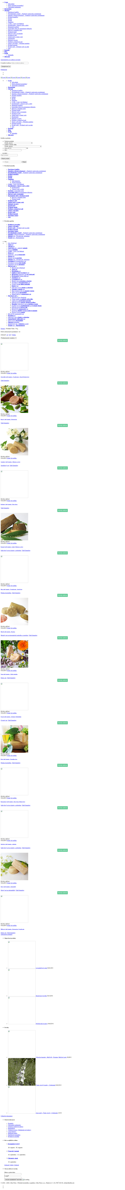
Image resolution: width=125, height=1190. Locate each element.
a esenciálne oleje (16, 191)
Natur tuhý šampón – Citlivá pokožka (9, 674)
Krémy (14, 97)
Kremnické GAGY (14, 1144)
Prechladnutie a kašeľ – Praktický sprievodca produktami (28, 92)
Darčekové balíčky (17, 90)
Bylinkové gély (16, 113)
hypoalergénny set (17, 261)
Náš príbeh (15, 82)
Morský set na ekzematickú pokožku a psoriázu (14, 635)
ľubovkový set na (25, 304)
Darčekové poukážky (14, 1135)
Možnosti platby (12, 1133)
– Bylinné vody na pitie (18, 228)
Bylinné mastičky (17, 95)
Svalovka (24, 310)
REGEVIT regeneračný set (16, 314)
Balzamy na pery (17, 118)
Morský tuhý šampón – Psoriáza (8, 631)
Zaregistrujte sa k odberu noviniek (10, 60)
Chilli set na (21, 301)
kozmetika (13, 322)
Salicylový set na (22, 287)
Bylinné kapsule (16, 123)
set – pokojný (17, 248)
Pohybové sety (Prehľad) (19, 297)
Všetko (14, 335)
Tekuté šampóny (16, 182)
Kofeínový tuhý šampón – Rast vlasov (9, 504)
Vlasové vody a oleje (18, 189)
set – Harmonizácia (16, 238)
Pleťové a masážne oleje (19, 108)
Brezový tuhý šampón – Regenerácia (9, 419)
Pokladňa (14, 133)
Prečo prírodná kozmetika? (19, 84)
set (10, 245)
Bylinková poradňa (13, 1136)
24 (7, 335)
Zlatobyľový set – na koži (18, 324)
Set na (13, 249)
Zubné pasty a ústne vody (19, 115)
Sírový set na (19, 292)
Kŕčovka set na (19, 307)
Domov (3, 328)
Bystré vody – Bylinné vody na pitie (22, 125)
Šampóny (14, 100)
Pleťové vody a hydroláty (19, 112)
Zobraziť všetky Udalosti (11, 1165)
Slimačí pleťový (21, 294)
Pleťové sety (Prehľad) (18, 268)
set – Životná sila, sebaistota (18, 236)
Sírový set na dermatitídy (8, 890)
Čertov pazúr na (22, 299)
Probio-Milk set (20, 276)
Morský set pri (15, 258)
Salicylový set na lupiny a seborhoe (11, 550)
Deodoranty (15, 117)
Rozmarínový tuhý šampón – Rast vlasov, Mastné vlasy (13, 801)
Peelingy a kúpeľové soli (19, 120)
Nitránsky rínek (13, 1158)
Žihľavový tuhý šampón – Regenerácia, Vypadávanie (12, 929)
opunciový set (23, 274)
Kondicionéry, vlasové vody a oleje (22, 103)
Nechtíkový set (21, 282)
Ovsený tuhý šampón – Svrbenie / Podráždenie (11, 716)
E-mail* (6, 1176)
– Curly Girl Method (16, 184)
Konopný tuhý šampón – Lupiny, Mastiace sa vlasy (12, 546)
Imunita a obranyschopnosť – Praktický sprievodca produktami (30, 94)
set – (16, 325)
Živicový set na (18, 312)
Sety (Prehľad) (12, 243)
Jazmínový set (5, 465)
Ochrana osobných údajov (15, 1126)
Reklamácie (11, 1128)
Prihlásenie (4, 69)
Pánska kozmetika (6, 593)
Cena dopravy (12, 1131)
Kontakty (10, 1123)
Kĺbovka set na (24, 302)
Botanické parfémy (17, 105)
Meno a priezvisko (9, 1172)
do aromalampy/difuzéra (20, 192)
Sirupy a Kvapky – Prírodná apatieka (22, 122)
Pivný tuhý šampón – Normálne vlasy (9, 759)
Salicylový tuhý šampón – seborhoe (8, 844)
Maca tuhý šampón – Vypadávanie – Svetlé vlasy (11, 589)
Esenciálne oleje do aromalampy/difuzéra (23, 107)
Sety (13, 127)
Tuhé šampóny (16, 181)
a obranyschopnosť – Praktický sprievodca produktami (26, 234)
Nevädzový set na (17, 263)
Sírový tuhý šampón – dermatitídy (8, 886)
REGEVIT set (20, 309)
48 (10, 335)
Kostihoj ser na (27, 305)
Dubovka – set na (16, 254)
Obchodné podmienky (18, 85)
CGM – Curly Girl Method (19, 102)
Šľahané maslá (16, 110)
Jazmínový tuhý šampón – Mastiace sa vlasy (10, 461)
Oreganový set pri (16, 264)
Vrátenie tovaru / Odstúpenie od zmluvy (19, 1130)
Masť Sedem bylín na (23, 291)
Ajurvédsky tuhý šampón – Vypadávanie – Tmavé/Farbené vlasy (15, 376)
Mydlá (13, 99)
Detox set (3, 678)
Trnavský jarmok (13, 1151)
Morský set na (22, 281)
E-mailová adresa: (6, 63)
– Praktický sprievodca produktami (27, 171)
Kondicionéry (16, 187)
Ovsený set (21, 284)
